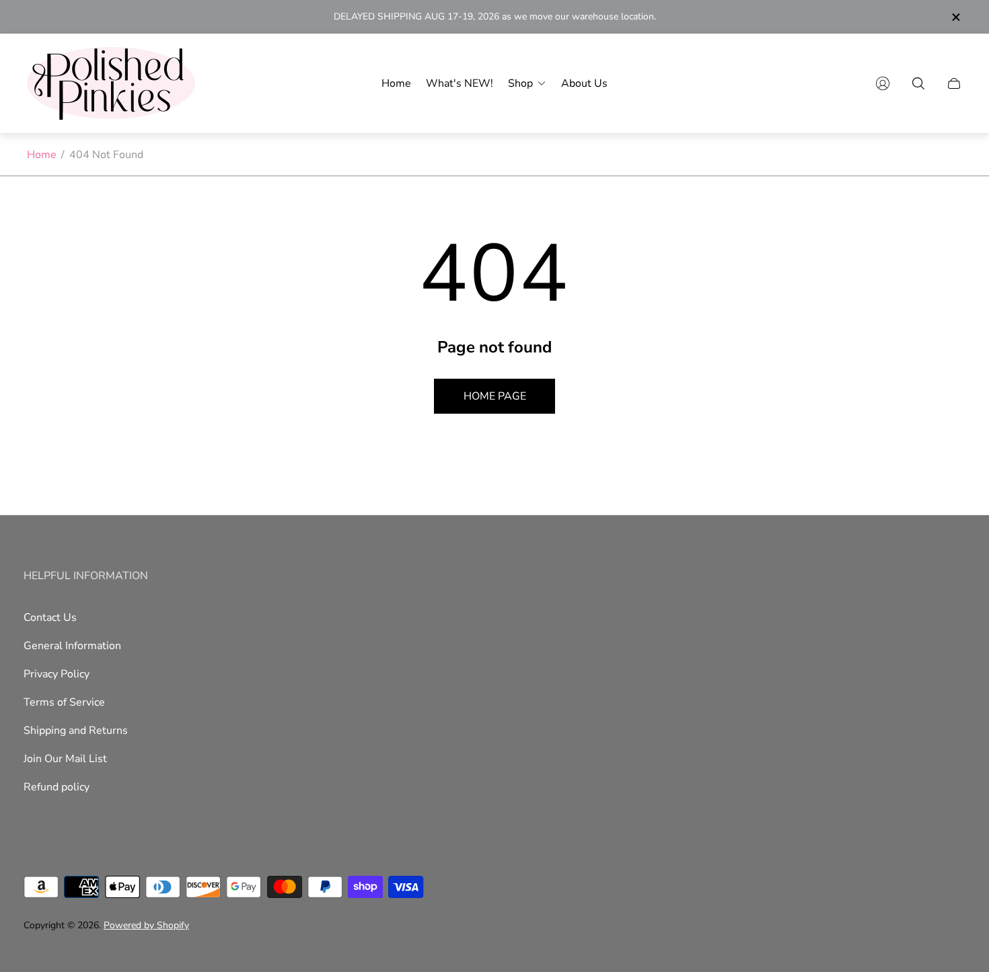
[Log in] (883, 83)
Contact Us (50, 617)
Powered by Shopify (146, 925)
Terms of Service (64, 702)
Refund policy (56, 787)
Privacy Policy (56, 674)
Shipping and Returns (76, 730)
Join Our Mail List (65, 758)
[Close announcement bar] (955, 17)
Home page (495, 396)
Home (42, 154)
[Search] (918, 83)
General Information (72, 645)
